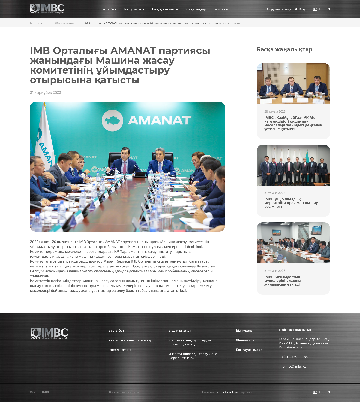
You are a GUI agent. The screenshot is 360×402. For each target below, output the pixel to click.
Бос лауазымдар (249, 349)
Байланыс (222, 9)
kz (315, 9)
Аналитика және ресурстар (130, 340)
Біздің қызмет (163, 9)
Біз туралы (132, 9)
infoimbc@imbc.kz (292, 366)
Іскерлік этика (119, 349)
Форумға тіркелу (279, 9)
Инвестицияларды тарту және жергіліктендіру (193, 356)
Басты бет (108, 9)
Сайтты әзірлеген (228, 392)
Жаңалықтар (196, 9)
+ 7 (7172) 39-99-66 (293, 357)
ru (321, 9)
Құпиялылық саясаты (126, 392)
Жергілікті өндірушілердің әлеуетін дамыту (190, 342)
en (328, 9)
